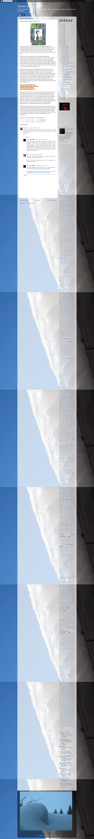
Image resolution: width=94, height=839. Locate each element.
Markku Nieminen (62, 488)
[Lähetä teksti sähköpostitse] (37, 120)
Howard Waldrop (62, 340)
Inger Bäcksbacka (71, 349)
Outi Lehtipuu (66, 550)
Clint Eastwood (66, 228)
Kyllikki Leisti (67, 440)
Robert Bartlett (63, 606)
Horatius (71, 338)
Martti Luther (65, 495)
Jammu (67, 366)
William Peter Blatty (66, 716)
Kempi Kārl (72, 414)
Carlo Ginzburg (62, 216)
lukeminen (66, 470)
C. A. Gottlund (62, 215)
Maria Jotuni (67, 479)
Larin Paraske (70, 442)
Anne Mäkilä (63, 180)
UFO (69, 678)
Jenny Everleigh (67, 371)
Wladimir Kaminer (71, 718)
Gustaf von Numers (69, 303)
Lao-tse (65, 442)
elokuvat (61, 258)
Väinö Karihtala (71, 710)
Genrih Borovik (70, 292)
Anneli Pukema (68, 180)
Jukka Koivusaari (62, 393)
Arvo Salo (72, 201)
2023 (62, 31)
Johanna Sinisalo (71, 375)
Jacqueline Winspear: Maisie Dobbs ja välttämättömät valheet (66, 741)
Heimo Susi (67, 321)
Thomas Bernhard (62, 665)
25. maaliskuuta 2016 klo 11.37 (41, 139)
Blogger (55, 835)
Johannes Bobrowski (70, 376)
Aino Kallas (66, 155)
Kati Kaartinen (70, 411)
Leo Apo (64, 461)
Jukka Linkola (70, 393)
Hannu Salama (61, 314)
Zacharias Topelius (69, 725)
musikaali (61, 525)
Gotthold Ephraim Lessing (65, 298)
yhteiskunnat (62, 721)
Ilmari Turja (72, 346)
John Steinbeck (70, 377)
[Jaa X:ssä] (42, 120)
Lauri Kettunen (63, 449)
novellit (61, 534)
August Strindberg (62, 205)
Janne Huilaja (63, 367)
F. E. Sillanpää (71, 280)
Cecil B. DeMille (62, 219)
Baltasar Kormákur (64, 207)
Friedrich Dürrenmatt (68, 288)
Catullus (71, 218)
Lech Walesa (69, 452)
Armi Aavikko (61, 196)
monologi (71, 521)
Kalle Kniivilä (71, 403)
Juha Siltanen (61, 388)
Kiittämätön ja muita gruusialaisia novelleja (67, 77)
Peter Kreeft (72, 568)
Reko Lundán (63, 598)
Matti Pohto (67, 504)
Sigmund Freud (66, 635)
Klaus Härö (67, 428)
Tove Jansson (67, 673)
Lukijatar (63, 746)
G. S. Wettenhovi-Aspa (68, 290)
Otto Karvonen (67, 549)
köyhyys (60, 442)
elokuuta (64, 52)
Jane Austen (72, 366)
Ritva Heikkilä (63, 603)
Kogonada (65, 429)
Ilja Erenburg (67, 344)
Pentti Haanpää (70, 563)
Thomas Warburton (69, 666)
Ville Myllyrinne (66, 704)
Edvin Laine (63, 242)
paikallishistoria (64, 555)
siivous (71, 635)
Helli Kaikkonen (67, 327)
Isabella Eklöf (61, 357)
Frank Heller (72, 285)
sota (60, 644)
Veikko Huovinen (62, 695)
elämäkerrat (70, 261)
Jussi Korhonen (67, 398)
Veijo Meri (71, 694)
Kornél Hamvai (62, 433)
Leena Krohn (67, 453)
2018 (62, 40)
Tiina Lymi (61, 667)
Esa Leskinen (61, 275)
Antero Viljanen (66, 181)
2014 (62, 94)
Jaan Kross (61, 362)
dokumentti (61, 236)
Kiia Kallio (71, 418)
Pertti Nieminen (68, 567)
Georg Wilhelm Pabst (63, 293)
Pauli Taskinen (65, 558)
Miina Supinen (67, 513)
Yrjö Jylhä (61, 722)
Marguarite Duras (70, 478)
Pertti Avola (61, 567)
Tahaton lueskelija (27, 6)
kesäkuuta (64, 56)
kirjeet (71, 420)
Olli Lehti (71, 543)
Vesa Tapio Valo (64, 700)
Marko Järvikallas (70, 488)
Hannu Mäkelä (62, 312)
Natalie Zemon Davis (68, 527)
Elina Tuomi (69, 253)
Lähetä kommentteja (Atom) (28, 203)
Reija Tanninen (70, 594)
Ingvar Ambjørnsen (71, 350)
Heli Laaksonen (68, 325)
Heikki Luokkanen (67, 320)
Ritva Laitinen (70, 603)
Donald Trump (65, 237)
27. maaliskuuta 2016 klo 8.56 (36, 154)
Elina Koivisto (63, 253)
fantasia (62, 281)
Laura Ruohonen (71, 448)
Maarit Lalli (67, 474)
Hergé (64, 336)
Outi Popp (62, 551)
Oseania (61, 547)
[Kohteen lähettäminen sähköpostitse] (40, 120)
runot (36, 121)
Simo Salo (68, 636)
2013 (62, 96)
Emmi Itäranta (70, 263)
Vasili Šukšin (67, 692)
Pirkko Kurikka (67, 576)
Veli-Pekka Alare (66, 696)
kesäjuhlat (61, 418)
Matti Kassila (68, 501)
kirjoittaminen (61, 421)
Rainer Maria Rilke (69, 588)
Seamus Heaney (67, 620)
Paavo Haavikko (63, 554)
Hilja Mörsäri (69, 337)
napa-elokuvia (67, 526)
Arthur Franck (66, 197)
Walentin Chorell (62, 713)
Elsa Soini (68, 258)
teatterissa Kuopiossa (69, 658)
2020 (62, 36)
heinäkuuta (64, 54)
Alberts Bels (66, 160)
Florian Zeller (67, 284)
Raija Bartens (71, 584)
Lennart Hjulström (62, 460)
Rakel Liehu (61, 589)
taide (60, 653)
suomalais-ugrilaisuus (69, 648)
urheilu (60, 680)
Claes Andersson (64, 227)
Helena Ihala (61, 324)
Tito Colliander (66, 669)
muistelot (61, 524)
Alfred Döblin (65, 164)
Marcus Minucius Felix (69, 477)
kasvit (72, 410)
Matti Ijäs (71, 500)
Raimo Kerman (70, 586)
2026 (62, 25)
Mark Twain (61, 487)
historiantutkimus (63, 338)
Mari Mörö (61, 479)
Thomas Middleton (70, 665)
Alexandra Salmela (62, 163)
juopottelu (68, 397)
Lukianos (72, 470)
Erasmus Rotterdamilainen (64, 266)
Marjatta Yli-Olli (61, 486)
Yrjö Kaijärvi (66, 722)
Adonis (60, 153)
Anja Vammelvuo (68, 173)
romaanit (62, 608)
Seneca (71, 625)
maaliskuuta (65, 61)
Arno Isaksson (67, 196)
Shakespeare (61, 629)
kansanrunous (71, 406)
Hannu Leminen (70, 311)
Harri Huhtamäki (71, 315)
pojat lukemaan (68, 577)
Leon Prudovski (70, 462)
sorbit (67, 643)
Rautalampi (72, 590)
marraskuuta (65, 47)
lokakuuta (64, 49)
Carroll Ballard (66, 218)
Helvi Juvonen (67, 329)
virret (60, 708)
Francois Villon (66, 285)
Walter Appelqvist (70, 713)
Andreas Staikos (67, 168)
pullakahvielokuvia (63, 581)
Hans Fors (65, 315)
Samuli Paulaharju (67, 616)
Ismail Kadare (68, 357)
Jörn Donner (71, 401)
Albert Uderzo (68, 159)
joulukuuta (64, 45)
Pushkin (71, 581)
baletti (73, 206)
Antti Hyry (71, 185)
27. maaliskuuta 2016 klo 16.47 (41, 165)
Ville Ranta (72, 704)
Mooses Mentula (62, 522)
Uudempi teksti (24, 200)
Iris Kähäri (67, 354)
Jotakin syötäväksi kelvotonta (65, 779)
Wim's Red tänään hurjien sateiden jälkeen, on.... (66, 770)
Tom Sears (61, 671)
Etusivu (38, 200)
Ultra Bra (65, 679)
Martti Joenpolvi (62, 493)
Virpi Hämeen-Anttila (69, 707)
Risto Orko (72, 602)
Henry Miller (61, 334)
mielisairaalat (69, 509)
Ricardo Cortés (67, 599)
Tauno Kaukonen (69, 656)
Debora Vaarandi (67, 233)
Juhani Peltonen (67, 389)
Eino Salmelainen (68, 249)
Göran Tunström (70, 305)
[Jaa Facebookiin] (43, 120)
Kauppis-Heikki (66, 414)
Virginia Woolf (62, 707)
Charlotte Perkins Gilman (63, 224)
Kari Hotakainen (71, 407)
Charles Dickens (63, 223)
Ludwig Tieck (67, 469)
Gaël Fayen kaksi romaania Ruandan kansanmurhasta (66, 759)
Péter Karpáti (66, 568)
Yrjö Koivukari (72, 722)
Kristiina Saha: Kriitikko (65, 774)
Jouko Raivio (65, 383)
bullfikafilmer (70, 214)
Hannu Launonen (62, 311)
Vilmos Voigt (71, 705)
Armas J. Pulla (70, 194)
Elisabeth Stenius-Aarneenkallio (68, 254)
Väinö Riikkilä (70, 712)
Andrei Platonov (67, 169)
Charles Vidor (70, 223)
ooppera (71, 546)
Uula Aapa (64, 685)
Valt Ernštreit (61, 691)
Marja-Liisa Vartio (62, 484)
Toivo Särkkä (70, 670)
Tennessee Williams (67, 661)
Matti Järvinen (61, 501)
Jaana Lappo (68, 362)
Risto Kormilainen (66, 602)
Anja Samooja (61, 173)
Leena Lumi (63, 768)
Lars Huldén (61, 444)
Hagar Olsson (68, 306)
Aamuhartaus (65, 86)
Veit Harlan (69, 695)
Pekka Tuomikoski (70, 562)
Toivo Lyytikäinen (63, 670)
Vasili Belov (68, 691)
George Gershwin (66, 294)
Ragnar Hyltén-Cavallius (63, 584)
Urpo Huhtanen (68, 682)
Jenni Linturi (69, 370)
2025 (62, 27)
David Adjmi (69, 232)
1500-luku (61, 146)
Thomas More (62, 666)
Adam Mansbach (70, 151)
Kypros (66, 441)
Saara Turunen (70, 612)
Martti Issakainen (69, 492)
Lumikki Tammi (63, 471)
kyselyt (71, 441)
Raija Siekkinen (63, 585)
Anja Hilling (71, 172)
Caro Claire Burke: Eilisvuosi (66, 765)
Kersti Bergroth (70, 415)
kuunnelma (68, 438)
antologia (65, 183)
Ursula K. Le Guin (66, 683)
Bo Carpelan (63, 211)
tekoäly (60, 661)
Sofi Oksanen (68, 639)
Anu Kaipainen (65, 188)
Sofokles (66, 640)
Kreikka (66, 434)
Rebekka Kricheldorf (62, 593)
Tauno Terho (61, 657)
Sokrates (71, 640)
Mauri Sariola (67, 505)
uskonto (72, 683)
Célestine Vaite (70, 219)
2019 (62, 38)
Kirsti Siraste (68, 427)
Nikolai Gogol (67, 531)
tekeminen (71, 660)
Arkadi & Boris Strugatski (68, 193)
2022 (62, 33)
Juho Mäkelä (72, 390)
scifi (60, 620)
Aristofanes (65, 190)
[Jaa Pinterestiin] (45, 120)
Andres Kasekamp (67, 171)
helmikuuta (64, 88)
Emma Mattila (72, 262)
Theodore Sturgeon (68, 664)
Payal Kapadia (71, 558)
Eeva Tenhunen (71, 245)
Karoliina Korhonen (66, 410)
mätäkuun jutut (68, 525)
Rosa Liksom (63, 609)
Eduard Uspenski (71, 241)
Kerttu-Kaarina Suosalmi (63, 416)
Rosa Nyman (70, 609)
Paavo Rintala (71, 554)
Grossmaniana (66, 299)
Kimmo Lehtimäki (68, 419)
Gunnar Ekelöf (66, 301)
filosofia (66, 283)
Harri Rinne (71, 316)
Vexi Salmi (71, 700)
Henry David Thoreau (63, 333)
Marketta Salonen (69, 487)
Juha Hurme (61, 385)
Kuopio (72, 436)
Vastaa (24, 134)
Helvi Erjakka (67, 328)
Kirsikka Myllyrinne (69, 424)
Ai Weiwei (61, 154)
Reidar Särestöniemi (62, 594)
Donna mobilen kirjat (66, 773)
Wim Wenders (69, 717)
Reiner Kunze (65, 597)
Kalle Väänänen (70, 405)
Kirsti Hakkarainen (69, 425)
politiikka (61, 579)
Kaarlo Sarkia (61, 403)
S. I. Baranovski (70, 611)
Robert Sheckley (70, 606)
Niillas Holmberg (68, 530)
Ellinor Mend (69, 255)
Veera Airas (72, 692)
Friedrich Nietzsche (63, 289)
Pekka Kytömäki (62, 562)
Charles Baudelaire (63, 222)
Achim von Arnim (62, 151)
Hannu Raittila (70, 312)
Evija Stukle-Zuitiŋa (64, 280)
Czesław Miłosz (63, 229)
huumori (68, 341)
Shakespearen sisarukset (64, 632)
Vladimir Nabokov (71, 709)
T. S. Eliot (62, 652)
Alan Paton (66, 158)
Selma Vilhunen (66, 625)
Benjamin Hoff (65, 210)
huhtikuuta (64, 59)
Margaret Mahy (62, 478)
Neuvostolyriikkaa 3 (66, 82)
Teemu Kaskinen (64, 660)
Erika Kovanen (67, 267)
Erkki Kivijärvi (70, 268)
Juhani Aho (67, 388)
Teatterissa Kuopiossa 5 (67, 84)
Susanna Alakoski (65, 649)
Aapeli (71, 146)
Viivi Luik (66, 703)
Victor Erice (61, 701)
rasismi (67, 589)
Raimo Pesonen (62, 588)
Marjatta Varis (70, 484)
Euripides (72, 279)
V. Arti (67, 686)
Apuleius (62, 189)
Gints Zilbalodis (67, 297)
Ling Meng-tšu (66, 466)
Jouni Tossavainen (66, 384)
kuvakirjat (61, 440)
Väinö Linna (63, 712)
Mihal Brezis (67, 512)
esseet (73, 276)
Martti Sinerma (71, 495)
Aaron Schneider (69, 150)
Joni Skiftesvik (67, 379)
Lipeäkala (71, 466)
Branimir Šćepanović (62, 214)
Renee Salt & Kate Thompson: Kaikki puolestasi (67, 736)
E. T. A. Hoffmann (64, 238)
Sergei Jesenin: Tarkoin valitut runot (67, 70)
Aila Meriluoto (68, 154)
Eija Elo (70, 246)
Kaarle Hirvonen (62, 402)
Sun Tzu (62, 648)
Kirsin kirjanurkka (65, 751)
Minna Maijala (67, 518)
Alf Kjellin (69, 163)
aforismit (64, 153)
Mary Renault (63, 496)
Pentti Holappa (62, 564)
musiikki (70, 524)
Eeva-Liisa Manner (64, 246)
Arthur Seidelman (67, 198)
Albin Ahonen (72, 160)
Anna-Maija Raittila (70, 177)
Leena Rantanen (67, 454)
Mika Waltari (67, 514)
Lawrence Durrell (62, 452)
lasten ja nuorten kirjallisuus (66, 445)
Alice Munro (71, 164)
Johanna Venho (63, 376)
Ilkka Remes (66, 346)
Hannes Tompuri (64, 310)
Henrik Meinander (62, 332)
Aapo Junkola (62, 147)
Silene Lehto (61, 636)
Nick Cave (62, 530)
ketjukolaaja (29, 139)
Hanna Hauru (71, 307)
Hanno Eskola (70, 310)
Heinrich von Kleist (69, 323)
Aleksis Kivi (70, 162)
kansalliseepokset (62, 406)
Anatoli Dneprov (67, 167)
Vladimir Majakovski (62, 709)
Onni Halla (65, 546)
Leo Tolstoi (61, 462)
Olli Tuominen (61, 544)
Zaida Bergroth (68, 726)
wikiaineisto (61, 714)
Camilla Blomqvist (70, 215)
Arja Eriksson (61, 192)
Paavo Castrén (70, 553)
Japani (69, 367)
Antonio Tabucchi (68, 184)
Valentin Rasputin (64, 687)
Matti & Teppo (65, 500)
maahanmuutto (67, 473)
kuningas (67, 436)
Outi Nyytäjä (72, 550)
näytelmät (62, 536)
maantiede (61, 474)
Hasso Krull (68, 319)
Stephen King (65, 647)
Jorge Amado (67, 380)
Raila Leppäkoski (70, 585)
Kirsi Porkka (67, 423)
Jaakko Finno (65, 359)
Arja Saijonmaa (68, 192)
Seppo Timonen (62, 626)
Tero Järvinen (67, 662)
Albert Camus (61, 159)
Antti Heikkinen (65, 185)
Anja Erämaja (66, 172)
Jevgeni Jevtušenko (69, 372)
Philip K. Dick (61, 571)
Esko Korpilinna (67, 276)
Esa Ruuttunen (68, 275)
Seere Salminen (70, 621)
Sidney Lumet (66, 634)
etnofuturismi (63, 277)
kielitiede (66, 418)
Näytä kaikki (72, 788)
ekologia (64, 250)
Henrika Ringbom (70, 332)
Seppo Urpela (70, 626)
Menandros (61, 508)
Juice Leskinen (63, 392)
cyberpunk (72, 228)
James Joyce (61, 366)
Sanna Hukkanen (68, 617)
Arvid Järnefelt (66, 201)
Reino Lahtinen (71, 597)
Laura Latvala (63, 448)
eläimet (65, 261)
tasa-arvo (62, 656)
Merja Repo (67, 508)
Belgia (60, 209)
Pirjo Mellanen (66, 575)
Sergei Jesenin (41, 121)
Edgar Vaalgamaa (64, 240)
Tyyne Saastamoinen (63, 678)
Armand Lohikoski (62, 194)
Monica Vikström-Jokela (63, 521)
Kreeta (68, 433)
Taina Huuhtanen (66, 653)
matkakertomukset (63, 499)
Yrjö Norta (69, 723)
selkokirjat (67, 624)
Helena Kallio (68, 324)
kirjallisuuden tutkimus (63, 420)
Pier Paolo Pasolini (68, 572)
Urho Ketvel (67, 680)
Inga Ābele (65, 349)
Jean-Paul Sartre (62, 370)
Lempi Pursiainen (69, 457)
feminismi (67, 281)
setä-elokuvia (69, 628)
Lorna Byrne (66, 467)
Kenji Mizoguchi (64, 415)
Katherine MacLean (62, 411)
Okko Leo (61, 539)
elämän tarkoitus (63, 262)
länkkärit (69, 471)
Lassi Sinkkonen (69, 444)
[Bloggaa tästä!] (41, 120)
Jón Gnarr (61, 379)
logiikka (60, 467)
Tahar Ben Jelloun (69, 652)
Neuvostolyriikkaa (62, 529)
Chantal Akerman (69, 220)
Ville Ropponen (64, 705)
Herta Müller (69, 336)
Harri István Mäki (64, 316)
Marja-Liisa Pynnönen (69, 483)
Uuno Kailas (69, 685)
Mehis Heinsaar (69, 507)
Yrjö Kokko (63, 723)
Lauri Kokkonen (71, 449)
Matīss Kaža (68, 497)
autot (69, 205)
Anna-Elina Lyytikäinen (67, 176)
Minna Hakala (67, 517)
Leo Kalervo (70, 461)
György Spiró (61, 305)
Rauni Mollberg (66, 590)
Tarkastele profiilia (63, 141)
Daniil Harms (66, 231)
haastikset (61, 306)
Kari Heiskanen (64, 407)
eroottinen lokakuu (68, 272)
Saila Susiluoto (66, 613)
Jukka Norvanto (62, 394)
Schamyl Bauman (70, 618)
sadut (60, 613)
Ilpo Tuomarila (63, 348)
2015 (62, 92)
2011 (62, 99)
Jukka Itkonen (70, 392)
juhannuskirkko (65, 390)
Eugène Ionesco (66, 279)
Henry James (70, 333)
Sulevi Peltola (72, 647)
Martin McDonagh (68, 491)
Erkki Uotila (68, 270)
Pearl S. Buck (63, 559)
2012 (62, 97)
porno (68, 579)
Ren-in (69, 598)
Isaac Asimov (70, 355)
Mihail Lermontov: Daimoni (67, 72)
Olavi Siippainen (67, 540)
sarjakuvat (61, 618)
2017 (62, 42)
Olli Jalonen (66, 543)
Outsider (67, 551)
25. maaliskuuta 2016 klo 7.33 (32, 127)
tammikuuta (64, 90)
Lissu (24, 127)
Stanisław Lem (69, 644)
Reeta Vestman (70, 593)
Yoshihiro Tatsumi (70, 721)
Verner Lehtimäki (66, 699)
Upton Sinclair (70, 679)
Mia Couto (63, 509)
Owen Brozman (62, 553)
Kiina (60, 419)
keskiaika (71, 416)
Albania (71, 158)
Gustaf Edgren (67, 302)
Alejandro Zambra (64, 162)
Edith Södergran (71, 240)
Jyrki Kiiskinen (65, 401)
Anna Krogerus (68, 175)
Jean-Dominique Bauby (68, 368)
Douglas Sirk (72, 237)
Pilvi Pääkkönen (67, 573)
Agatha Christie (70, 153)
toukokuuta (64, 58)
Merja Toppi (72, 508)
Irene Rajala (67, 353)
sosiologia (71, 643)
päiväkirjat (61, 582)
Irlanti (72, 354)
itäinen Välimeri (66, 358)
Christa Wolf (72, 224)
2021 (62, 34)
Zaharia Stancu (62, 726)
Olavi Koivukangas (67, 539)
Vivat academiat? (68, 708)
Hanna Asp (65, 307)
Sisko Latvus (61, 639)
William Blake (67, 714)
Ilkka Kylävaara (68, 345)
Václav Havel (72, 686)
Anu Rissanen (71, 188)
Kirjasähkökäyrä (64, 739)
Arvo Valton (63, 202)
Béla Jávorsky (70, 207)
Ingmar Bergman (63, 350)
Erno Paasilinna (68, 271)
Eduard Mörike (63, 241)
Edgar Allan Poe (71, 238)
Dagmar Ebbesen (70, 229)
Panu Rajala (61, 557)
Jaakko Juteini (71, 359)
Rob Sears (66, 604)
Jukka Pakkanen (70, 394)
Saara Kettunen (62, 612)
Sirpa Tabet (71, 638)
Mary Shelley (69, 496)
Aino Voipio (72, 155)
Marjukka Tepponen (69, 486)
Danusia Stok (63, 232)
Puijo (69, 580)
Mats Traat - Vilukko (65, 780)
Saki (72, 613)
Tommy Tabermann (68, 671)
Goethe (72, 297)
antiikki (72, 181)
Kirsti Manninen (62, 427)
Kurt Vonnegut (64, 437)
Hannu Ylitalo (68, 314)
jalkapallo (72, 363)
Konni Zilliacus (71, 429)
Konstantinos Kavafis (69, 432)
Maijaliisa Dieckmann (69, 475)
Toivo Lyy (72, 669)
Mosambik (70, 522)
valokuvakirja (63, 690)
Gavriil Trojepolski (62, 292)
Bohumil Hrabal (70, 211)
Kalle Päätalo (63, 405)
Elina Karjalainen (71, 251)
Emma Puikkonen (64, 263)
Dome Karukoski (67, 236)
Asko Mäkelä (68, 202)
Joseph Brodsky (67, 381)
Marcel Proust (61, 477)
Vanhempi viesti (51, 200)
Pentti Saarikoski (62, 566)
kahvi (67, 403)
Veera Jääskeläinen (64, 694)
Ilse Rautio (69, 348)
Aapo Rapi (68, 147)
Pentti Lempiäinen (70, 564)
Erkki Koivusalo (62, 270)
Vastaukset (27, 137)
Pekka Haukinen (70, 559)
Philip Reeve (68, 571)
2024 (62, 29)
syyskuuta (64, 50)
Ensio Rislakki (69, 264)
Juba (72, 384)
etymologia (69, 277)
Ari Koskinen (67, 189)
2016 (62, 43)
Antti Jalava (61, 187)
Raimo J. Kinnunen (62, 586)
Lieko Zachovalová (67, 465)
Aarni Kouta (67, 149)
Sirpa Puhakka (65, 638)
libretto (60, 465)
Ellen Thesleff (63, 255)
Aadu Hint (66, 146)
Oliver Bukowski (68, 541)
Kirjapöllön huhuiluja (66, 783)
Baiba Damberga (68, 206)
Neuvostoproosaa (71, 529)
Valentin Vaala (70, 687)
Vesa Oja (72, 699)
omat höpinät (70, 545)
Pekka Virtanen (62, 563)
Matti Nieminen (67, 503)
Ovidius (71, 551)
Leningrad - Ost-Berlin (30, 121)
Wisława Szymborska (63, 718)
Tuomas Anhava (67, 674)
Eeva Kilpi (65, 245)
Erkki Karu (65, 268)
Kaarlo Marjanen (70, 402)
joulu (70, 383)
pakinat (71, 555)
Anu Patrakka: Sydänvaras (66, 752)
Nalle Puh (61, 526)
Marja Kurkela (67, 482)
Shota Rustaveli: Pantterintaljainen (66, 74)
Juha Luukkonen (68, 385)
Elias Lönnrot (70, 250)
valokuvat (70, 690)
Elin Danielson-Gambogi (63, 251)
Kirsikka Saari (61, 425)
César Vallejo (61, 220)
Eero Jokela (69, 242)
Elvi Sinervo (67, 259)
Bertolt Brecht (71, 210)
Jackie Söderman (67, 363)
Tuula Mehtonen (67, 675)
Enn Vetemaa (61, 264)
